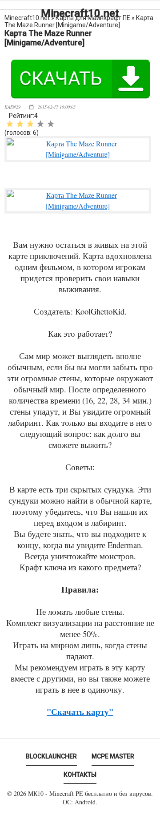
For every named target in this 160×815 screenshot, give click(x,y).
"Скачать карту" (80, 712)
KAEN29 (12, 107)
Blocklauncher (51, 756)
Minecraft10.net (80, 13)
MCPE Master (113, 756)
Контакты (80, 774)
